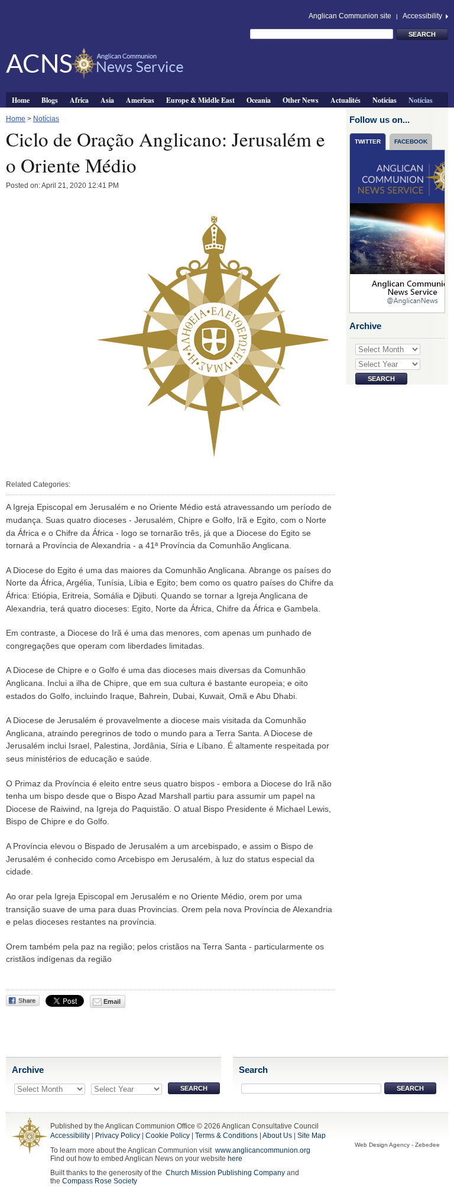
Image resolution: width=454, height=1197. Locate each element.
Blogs (49, 100)
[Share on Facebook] (23, 1000)
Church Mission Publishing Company (225, 1173)
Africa (79, 100)
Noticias (384, 100)
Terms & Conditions (226, 1135)
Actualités (345, 100)
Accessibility (423, 16)
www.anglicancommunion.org (262, 1150)
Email (111, 1001)
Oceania (259, 100)
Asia (107, 100)
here (235, 1158)
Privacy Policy (117, 1135)
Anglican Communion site (350, 16)
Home (21, 100)
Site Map (311, 1135)
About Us (277, 1135)
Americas (140, 100)
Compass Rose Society (99, 1181)
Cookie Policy (167, 1135)
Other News (301, 100)
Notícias (420, 100)
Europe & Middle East (200, 100)
